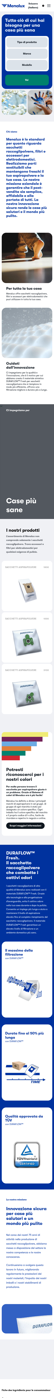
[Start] (13, 5)
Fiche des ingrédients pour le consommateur (26, 1390)
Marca (27, 53)
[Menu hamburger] (48, 5)
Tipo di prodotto (27, 42)
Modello (27, 65)
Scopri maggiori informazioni (25, 825)
